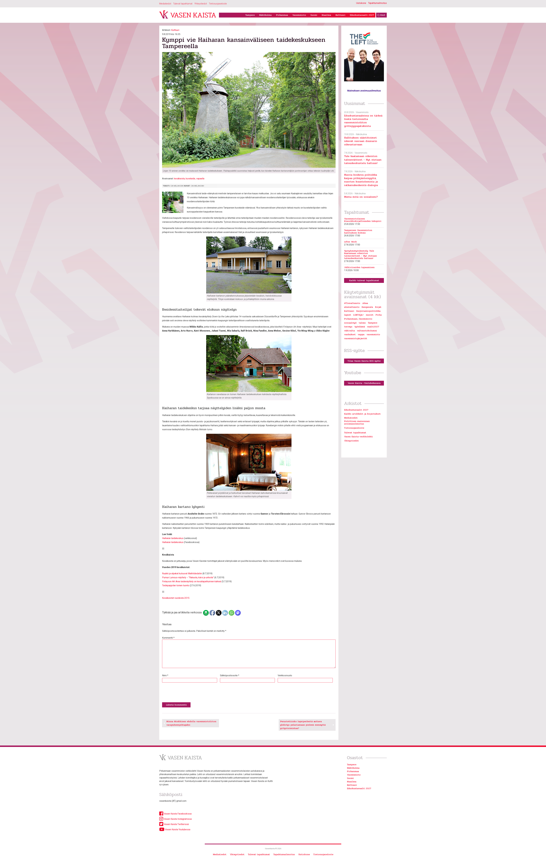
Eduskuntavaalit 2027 (362, 15)
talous (362, 323)
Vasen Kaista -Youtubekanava (364, 383)
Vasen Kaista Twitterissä (176, 824)
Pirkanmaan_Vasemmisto (358, 319)
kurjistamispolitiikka (368, 311)
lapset (347, 315)
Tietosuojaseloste (218, 3)
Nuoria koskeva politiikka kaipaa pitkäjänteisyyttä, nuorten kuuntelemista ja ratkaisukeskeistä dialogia (361, 180)
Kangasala (367, 307)
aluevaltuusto (351, 307)
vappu (361, 334)
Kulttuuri (340, 15)
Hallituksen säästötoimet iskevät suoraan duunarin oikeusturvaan (360, 141)
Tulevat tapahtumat (182, 3)
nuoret (369, 315)
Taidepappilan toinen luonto (175, 585)
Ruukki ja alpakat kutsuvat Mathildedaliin (182, 573)
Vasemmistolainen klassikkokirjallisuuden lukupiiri (362, 219)
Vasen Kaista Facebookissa (177, 813)
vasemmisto (373, 334)
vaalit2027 (373, 326)
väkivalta (349, 330)
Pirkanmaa (282, 15)
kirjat (378, 307)
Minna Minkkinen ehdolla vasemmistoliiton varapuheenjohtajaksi (191, 723)
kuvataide (190, 178)
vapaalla (200, 178)
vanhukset (350, 334)
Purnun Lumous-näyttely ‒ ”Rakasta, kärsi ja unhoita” (188, 577)
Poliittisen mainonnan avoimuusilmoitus (357, 422)
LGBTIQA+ (358, 315)
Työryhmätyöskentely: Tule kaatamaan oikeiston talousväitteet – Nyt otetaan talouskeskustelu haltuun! (360, 255)
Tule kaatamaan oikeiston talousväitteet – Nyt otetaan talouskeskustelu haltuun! (362, 159)
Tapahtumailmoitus (377, 3)
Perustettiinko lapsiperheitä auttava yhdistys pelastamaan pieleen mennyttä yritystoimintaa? (303, 725)
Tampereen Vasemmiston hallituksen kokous (358, 231)
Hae (382, 15)
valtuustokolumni (367, 330)
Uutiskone (361, 3)
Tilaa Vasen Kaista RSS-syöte (364, 361)
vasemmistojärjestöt (355, 338)
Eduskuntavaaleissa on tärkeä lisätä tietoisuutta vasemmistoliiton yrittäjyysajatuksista (363, 120)
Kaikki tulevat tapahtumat (364, 280)
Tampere (250, 15)
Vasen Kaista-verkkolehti (358, 436)
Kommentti (168, 637)
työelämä (359, 326)
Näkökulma (265, 15)
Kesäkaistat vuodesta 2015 (175, 598)
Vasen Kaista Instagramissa (177, 819)
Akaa (365, 303)
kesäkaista (179, 178)
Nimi (165, 675)
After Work (350, 241)
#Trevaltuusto (352, 303)
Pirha (379, 315)
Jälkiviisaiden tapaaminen (359, 267)
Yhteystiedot (200, 3)
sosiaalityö (350, 323)
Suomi (313, 15)
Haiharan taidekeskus (172, 538)
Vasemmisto (299, 15)
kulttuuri (349, 311)
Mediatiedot (165, 3)
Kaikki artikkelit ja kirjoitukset (362, 414)
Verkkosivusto (285, 675)
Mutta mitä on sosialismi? (361, 197)
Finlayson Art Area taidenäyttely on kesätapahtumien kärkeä (191, 581)
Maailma (326, 15)
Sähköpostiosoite (229, 675)
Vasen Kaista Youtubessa (177, 829)
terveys (348, 326)
